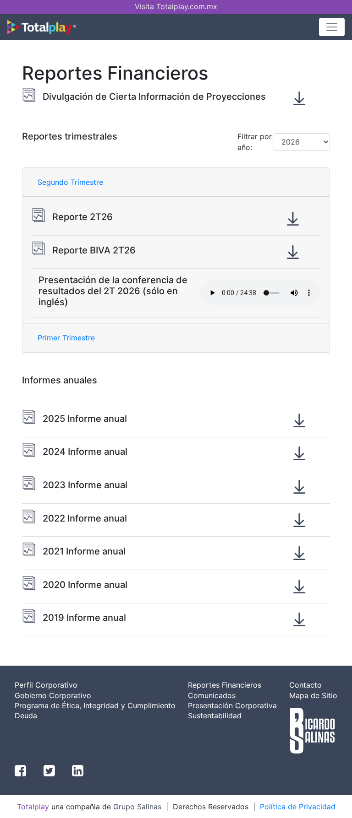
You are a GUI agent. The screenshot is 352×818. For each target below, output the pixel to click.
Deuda (26, 715)
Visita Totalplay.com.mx (176, 6)
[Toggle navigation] (332, 27)
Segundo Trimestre (70, 182)
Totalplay (33, 806)
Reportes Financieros (224, 684)
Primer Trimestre (66, 337)
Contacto (305, 684)
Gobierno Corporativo (53, 695)
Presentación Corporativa (232, 705)
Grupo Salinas (137, 806)
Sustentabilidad (215, 715)
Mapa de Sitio (313, 695)
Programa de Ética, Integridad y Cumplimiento (95, 705)
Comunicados (212, 695)
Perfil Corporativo (46, 684)
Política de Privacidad (298, 806)
